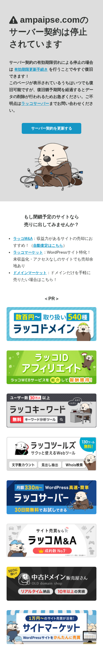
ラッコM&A (23, 238)
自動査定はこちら (48, 245)
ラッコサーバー (35, 103)
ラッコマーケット (28, 252)
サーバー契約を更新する (51, 128)
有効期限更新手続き (31, 69)
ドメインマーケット (30, 273)
